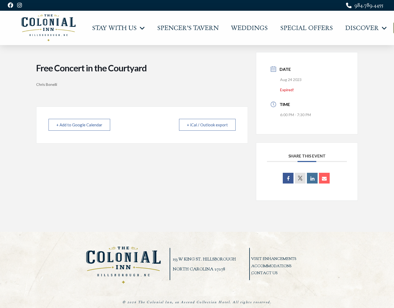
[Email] (324, 178)
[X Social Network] (300, 178)
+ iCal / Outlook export (207, 124)
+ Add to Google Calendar (79, 124)
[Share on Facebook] (288, 178)
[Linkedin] (312, 178)
